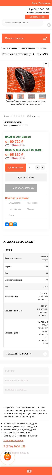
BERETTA (43, 299)
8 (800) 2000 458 (39, 9)
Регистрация (44, 3)
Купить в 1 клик (26, 177)
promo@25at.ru (20, 452)
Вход (34, 3)
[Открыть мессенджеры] (7, 457)
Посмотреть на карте (13, 440)
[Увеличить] (26, 79)
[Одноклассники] (11, 224)
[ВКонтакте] (7, 224)
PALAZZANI (43, 296)
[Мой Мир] (15, 224)
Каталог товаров (14, 38)
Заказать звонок (37, 17)
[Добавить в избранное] (46, 64)
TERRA (44, 293)
